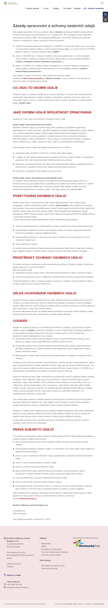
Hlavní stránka (33, 8)
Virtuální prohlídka (96, 8)
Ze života (67, 8)
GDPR (43, 546)
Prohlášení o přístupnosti (51, 549)
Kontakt (77, 8)
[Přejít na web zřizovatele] (88, 543)
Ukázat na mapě (14, 575)
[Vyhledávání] (102, 3)
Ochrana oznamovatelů (50, 555)
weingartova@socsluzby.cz (17, 587)
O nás (46, 8)
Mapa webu (46, 543)
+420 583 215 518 (14, 584)
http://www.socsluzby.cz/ (34, 78)
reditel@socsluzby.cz (28, 498)
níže (80, 189)
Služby (56, 8)
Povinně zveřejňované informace (54, 552)
